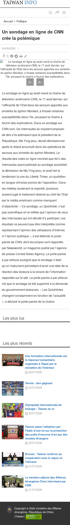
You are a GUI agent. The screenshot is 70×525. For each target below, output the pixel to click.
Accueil (8, 21)
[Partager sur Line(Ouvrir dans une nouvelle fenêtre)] (12, 56)
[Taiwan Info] (22, 3)
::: (4, 2)
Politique (21, 21)
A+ (40, 82)
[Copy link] (25, 56)
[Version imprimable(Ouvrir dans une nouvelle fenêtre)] (21, 56)
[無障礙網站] (33, 516)
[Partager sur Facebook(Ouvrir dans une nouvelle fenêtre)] (4, 56)
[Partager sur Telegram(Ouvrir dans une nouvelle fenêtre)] (16, 56)
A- (30, 82)
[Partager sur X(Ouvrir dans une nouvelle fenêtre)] (8, 56)
